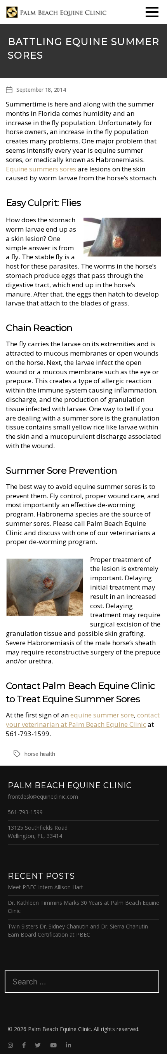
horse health (39, 753)
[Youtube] (53, 1045)
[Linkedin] (68, 1045)
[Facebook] (24, 1045)
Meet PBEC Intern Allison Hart (45, 887)
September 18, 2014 (41, 89)
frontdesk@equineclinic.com (43, 796)
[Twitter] (38, 1045)
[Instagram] (10, 1045)
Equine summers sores (41, 168)
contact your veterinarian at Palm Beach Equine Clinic (83, 719)
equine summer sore (102, 714)
